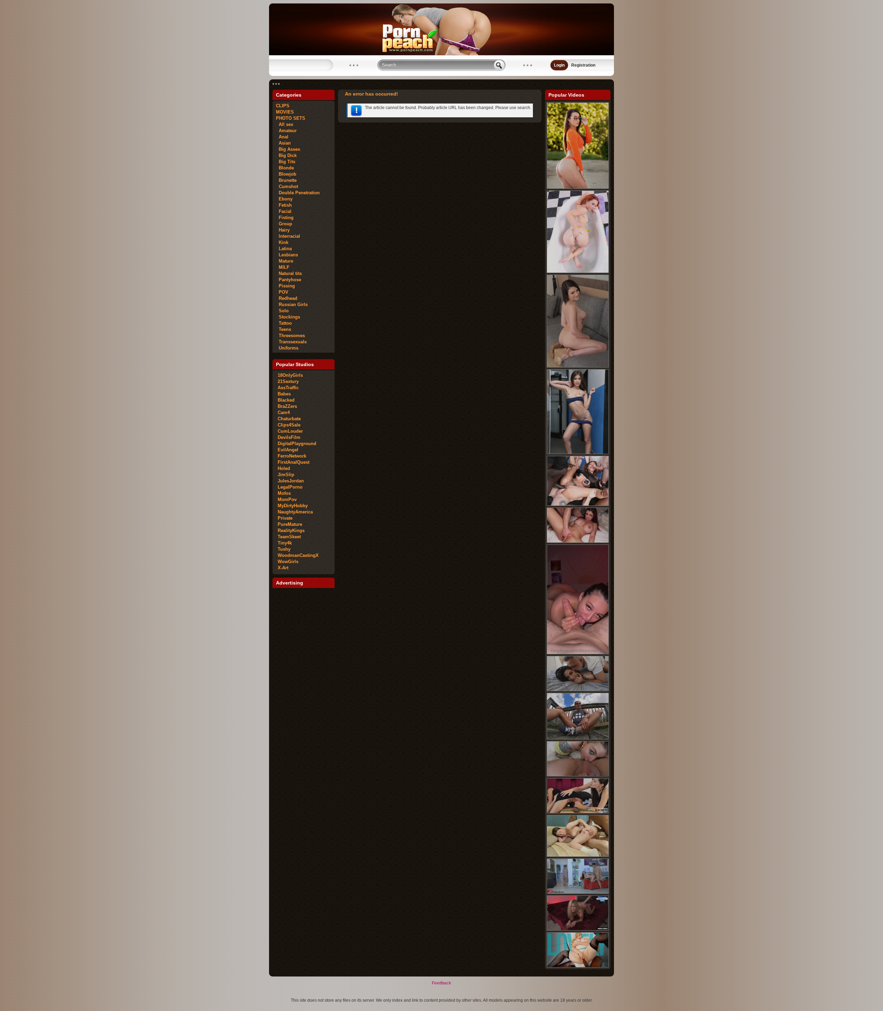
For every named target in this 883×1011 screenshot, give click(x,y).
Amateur (286, 130)
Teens (283, 329)
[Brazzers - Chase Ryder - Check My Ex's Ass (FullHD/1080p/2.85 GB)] (578, 366)
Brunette (286, 180)
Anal (282, 136)
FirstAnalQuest (293, 462)
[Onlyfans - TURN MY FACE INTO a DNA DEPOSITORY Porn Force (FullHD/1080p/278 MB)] (578, 929)
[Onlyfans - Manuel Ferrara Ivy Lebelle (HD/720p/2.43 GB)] (578, 775)
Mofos (284, 493)
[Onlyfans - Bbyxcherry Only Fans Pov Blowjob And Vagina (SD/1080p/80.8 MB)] (578, 652)
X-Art (283, 567)
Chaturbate (289, 418)
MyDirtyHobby (293, 505)
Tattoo (284, 323)
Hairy (283, 230)
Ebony (284, 199)
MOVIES (285, 112)
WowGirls (288, 561)
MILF (282, 267)
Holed (284, 468)
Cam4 (284, 412)
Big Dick (286, 155)
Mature (284, 261)
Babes (284, 393)
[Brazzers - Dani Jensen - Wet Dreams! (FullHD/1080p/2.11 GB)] (578, 271)
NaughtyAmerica (295, 511)
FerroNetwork (292, 456)
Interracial (288, 236)
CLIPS (282, 105)
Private (285, 518)
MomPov (287, 499)
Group (284, 223)
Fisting (285, 217)
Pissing (285, 285)
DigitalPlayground (297, 443)
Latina (284, 248)
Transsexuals (291, 341)
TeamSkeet (289, 536)
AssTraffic (288, 387)
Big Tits (285, 161)
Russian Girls (292, 304)
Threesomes (290, 335)
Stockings (288, 317)
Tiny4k (285, 543)
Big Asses (288, 149)
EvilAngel (288, 449)
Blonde (285, 167)
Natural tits (289, 273)
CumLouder (290, 431)
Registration (583, 65)
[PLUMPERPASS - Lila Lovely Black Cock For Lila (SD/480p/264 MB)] (578, 966)
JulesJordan (291, 480)
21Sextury (288, 381)
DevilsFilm (289, 437)
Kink (282, 242)
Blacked (286, 400)
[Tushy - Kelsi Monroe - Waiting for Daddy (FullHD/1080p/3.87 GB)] (578, 187)
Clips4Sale (289, 425)
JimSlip (286, 474)
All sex (284, 124)
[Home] (441, 53)
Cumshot (287, 186)
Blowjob (286, 174)
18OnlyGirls (290, 375)
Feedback (441, 983)
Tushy (284, 549)
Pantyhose (288, 279)
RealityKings (291, 530)
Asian (283, 143)
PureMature (290, 524)
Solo (282, 310)
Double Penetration (298, 192)
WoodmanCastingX (298, 555)
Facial (283, 211)
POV (282, 292)
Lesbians (287, 254)
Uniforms (287, 348)
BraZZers (287, 406)
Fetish (284, 205)
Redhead (286, 298)
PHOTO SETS (290, 118)
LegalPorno (290, 487)
